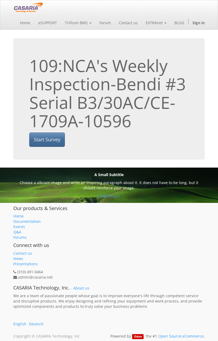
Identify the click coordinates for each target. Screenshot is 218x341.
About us (81, 288)
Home (18, 216)
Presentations (25, 263)
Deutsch (36, 323)
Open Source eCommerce (181, 336)
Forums (20, 237)
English (19, 323)
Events (19, 226)
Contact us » (109, 195)
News (18, 258)
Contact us (22, 253)
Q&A (17, 232)
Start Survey (47, 139)
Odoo (138, 336)
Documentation (27, 221)
